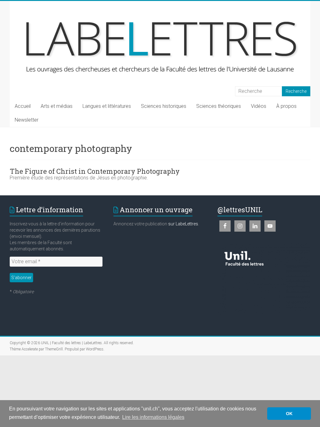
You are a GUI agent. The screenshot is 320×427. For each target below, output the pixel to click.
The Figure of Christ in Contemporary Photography (95, 171)
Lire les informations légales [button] (153, 417)
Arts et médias (56, 106)
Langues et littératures (106, 106)
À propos (286, 106)
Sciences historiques (163, 106)
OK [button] (289, 413)
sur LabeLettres (183, 223)
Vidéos (258, 106)
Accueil (23, 106)
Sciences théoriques (218, 106)
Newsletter (26, 120)
